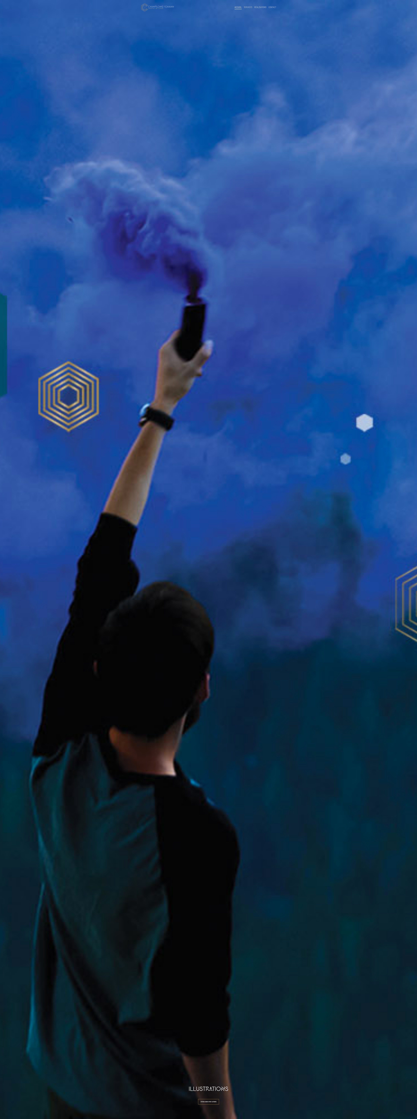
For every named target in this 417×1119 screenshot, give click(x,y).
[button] (208, 1101)
